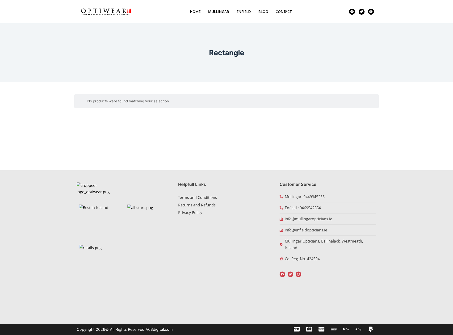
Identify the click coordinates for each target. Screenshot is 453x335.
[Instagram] (298, 274)
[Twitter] (290, 274)
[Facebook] (282, 274)
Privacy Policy (190, 212)
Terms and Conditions (197, 197)
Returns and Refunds (197, 205)
